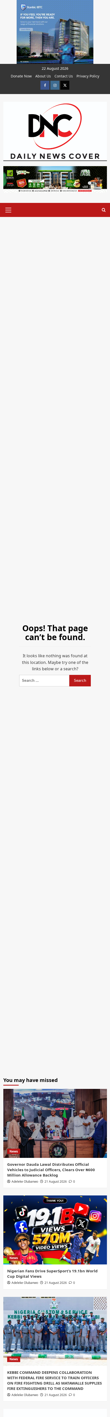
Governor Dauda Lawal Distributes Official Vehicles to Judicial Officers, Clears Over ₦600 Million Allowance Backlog (51, 1170)
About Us (43, 76)
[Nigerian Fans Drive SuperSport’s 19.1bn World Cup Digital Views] (55, 1229)
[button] (8, 209)
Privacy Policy (87, 76)
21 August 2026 (56, 1181)
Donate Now (21, 76)
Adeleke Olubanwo (25, 1181)
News (13, 1151)
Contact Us (63, 76)
